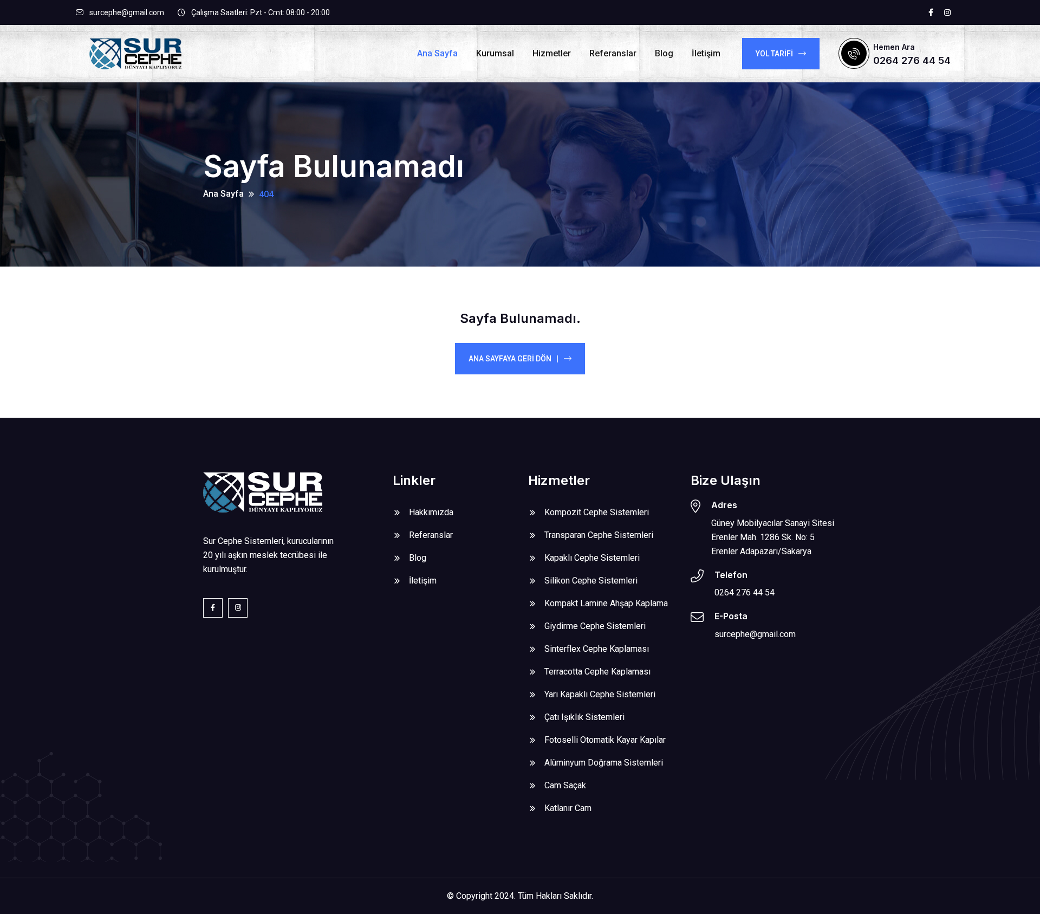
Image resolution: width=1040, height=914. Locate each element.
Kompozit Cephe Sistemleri (596, 512)
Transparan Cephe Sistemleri (598, 535)
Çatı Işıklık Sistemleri (584, 717)
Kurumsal (495, 53)
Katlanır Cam (568, 808)
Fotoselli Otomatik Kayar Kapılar (605, 740)
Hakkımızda (431, 512)
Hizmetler (551, 53)
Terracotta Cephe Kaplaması (597, 671)
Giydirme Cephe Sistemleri (595, 626)
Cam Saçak (565, 785)
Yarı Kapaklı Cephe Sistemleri (599, 694)
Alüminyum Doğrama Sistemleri (603, 762)
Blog (664, 53)
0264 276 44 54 (912, 60)
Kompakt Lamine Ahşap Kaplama (606, 603)
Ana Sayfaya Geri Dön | (513, 358)
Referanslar (612, 53)
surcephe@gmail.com (126, 12)
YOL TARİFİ (774, 53)
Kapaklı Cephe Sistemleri (592, 558)
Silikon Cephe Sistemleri (591, 580)
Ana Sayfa (437, 53)
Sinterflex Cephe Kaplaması (596, 649)
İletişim (706, 53)
